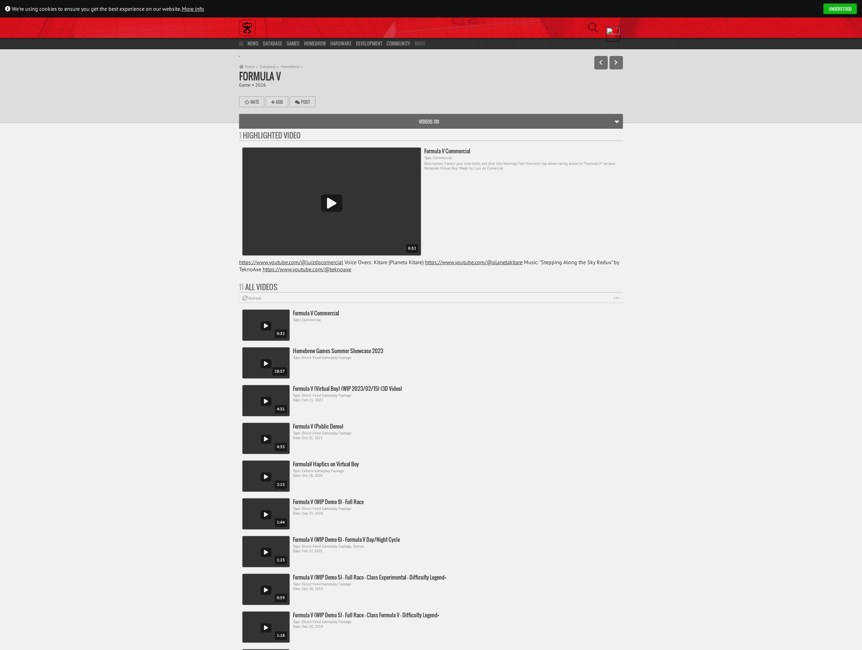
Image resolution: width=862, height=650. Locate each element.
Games (293, 43)
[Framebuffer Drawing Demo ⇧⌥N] (616, 62)
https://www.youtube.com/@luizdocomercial (291, 262)
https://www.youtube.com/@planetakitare (474, 262)
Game (245, 85)
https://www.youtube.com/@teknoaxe (307, 269)
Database (272, 43)
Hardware (341, 43)
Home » (251, 66)
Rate (254, 101)
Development (369, 43)
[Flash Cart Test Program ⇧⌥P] (601, 62)
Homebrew (315, 43)
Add (279, 101)
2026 (260, 85)
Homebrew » (291, 66)
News (253, 43)
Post (305, 101)
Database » (269, 66)
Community (398, 43)
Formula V (260, 76)
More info (193, 8)
